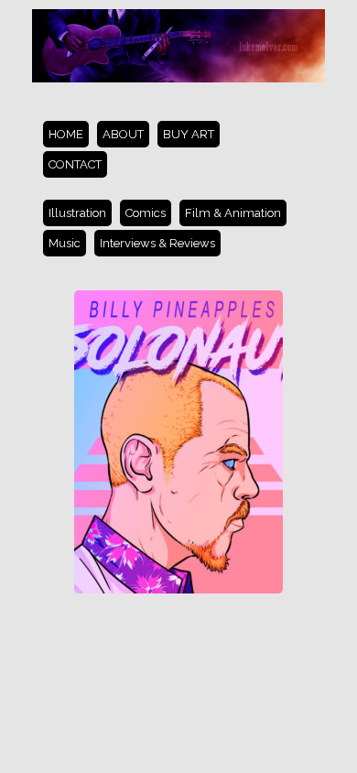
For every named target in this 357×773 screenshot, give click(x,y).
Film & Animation (233, 213)
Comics (145, 213)
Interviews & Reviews (157, 243)
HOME (66, 134)
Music (65, 243)
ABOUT (123, 134)
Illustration (77, 213)
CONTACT (75, 164)
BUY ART (188, 134)
